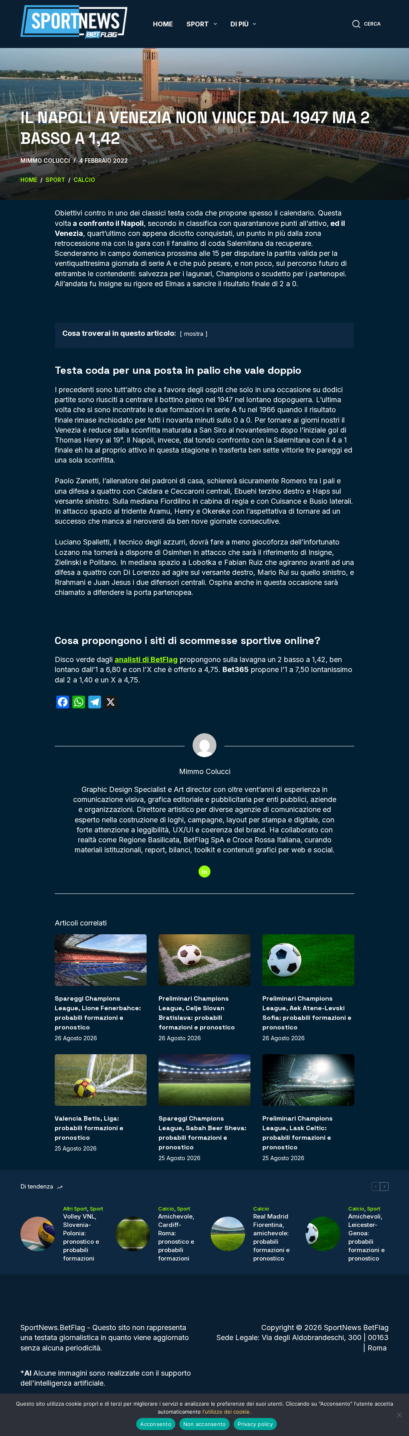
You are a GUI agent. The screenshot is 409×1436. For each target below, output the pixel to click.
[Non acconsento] (399, 1415)
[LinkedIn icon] (204, 872)
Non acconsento (204, 1424)
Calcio (166, 1208)
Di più (239, 24)
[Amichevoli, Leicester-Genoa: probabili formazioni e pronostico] (323, 1234)
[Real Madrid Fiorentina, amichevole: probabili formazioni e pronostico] (227, 1234)
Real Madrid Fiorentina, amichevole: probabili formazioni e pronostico (271, 1237)
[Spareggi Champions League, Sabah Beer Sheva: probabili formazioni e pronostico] (204, 1080)
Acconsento (155, 1424)
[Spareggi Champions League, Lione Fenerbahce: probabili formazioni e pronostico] (101, 960)
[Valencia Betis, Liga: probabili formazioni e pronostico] (101, 1080)
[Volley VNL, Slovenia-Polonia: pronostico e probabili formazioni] (37, 1234)
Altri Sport (75, 1208)
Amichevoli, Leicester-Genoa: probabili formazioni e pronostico (366, 1237)
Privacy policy (255, 1424)
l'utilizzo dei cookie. (227, 1411)
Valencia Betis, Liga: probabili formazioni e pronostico (89, 1128)
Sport (198, 24)
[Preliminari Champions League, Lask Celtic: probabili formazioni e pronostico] (308, 1080)
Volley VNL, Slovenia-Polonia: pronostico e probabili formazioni (81, 1237)
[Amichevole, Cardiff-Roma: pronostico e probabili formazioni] (132, 1234)
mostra (193, 333)
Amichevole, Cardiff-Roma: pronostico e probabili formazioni (176, 1237)
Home (163, 24)
